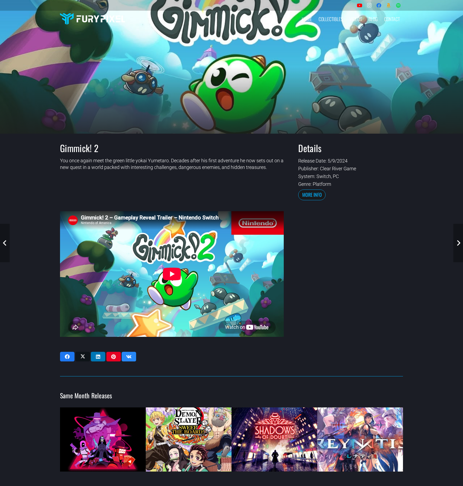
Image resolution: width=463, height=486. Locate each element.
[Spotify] (398, 5)
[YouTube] (359, 5)
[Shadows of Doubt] (274, 439)
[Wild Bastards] (103, 439)
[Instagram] (369, 5)
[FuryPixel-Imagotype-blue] (92, 19)
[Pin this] (113, 356)
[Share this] (67, 356)
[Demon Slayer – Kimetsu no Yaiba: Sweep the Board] (189, 439)
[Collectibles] (388, 5)
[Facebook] (379, 5)
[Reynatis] (360, 439)
